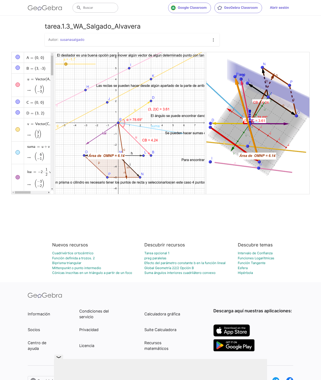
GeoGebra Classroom (241, 7)
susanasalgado (72, 39)
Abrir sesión (279, 7)
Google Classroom (192, 7)
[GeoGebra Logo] (45, 7)
